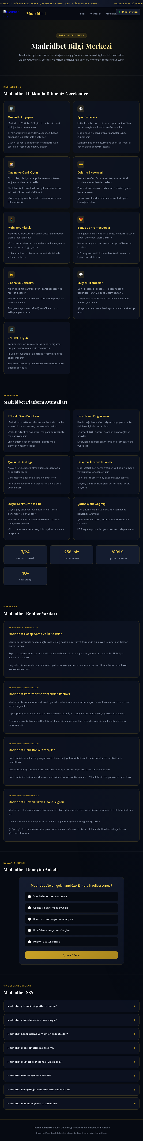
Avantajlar (95, 13)
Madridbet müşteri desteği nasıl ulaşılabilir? (34, 1061)
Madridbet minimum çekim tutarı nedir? (32, 1103)
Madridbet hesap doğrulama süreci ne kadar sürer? (38, 1089)
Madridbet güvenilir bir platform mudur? (32, 1006)
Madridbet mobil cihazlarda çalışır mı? (30, 1047)
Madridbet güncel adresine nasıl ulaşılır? (32, 1020)
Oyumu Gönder (71, 955)
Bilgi (82, 13)
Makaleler (111, 13)
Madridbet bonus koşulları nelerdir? (29, 1075)
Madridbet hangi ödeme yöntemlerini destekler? (37, 1033)
